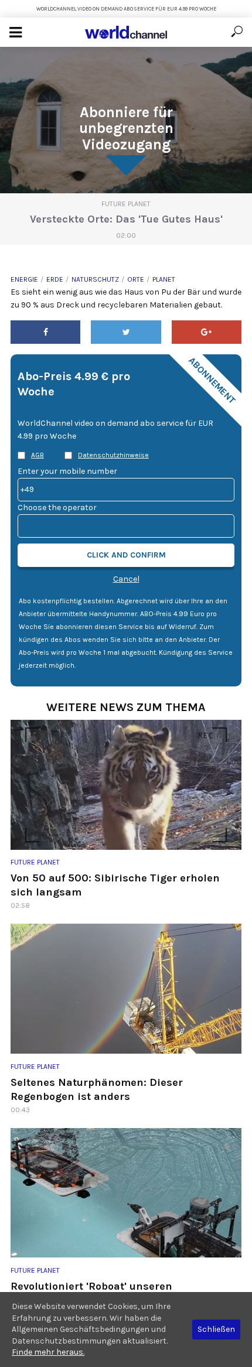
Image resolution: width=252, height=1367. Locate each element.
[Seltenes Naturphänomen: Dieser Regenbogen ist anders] (126, 989)
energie (24, 279)
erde (54, 279)
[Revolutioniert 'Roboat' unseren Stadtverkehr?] (126, 1193)
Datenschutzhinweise (113, 455)
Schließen (216, 1329)
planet (163, 279)
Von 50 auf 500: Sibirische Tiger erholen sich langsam (115, 885)
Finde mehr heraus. (48, 1352)
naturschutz (95, 279)
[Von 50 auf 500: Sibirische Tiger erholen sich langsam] (126, 785)
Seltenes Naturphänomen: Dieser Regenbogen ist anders (97, 1089)
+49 (27, 489)
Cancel (126, 579)
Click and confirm (126, 555)
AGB (37, 455)
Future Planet (126, 204)
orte (135, 279)
